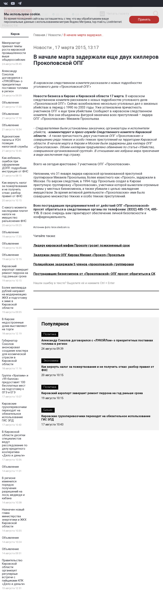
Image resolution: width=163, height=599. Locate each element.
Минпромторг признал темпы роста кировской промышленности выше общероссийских (14, 51)
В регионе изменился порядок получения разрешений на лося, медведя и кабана (13, 488)
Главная (39, 35)
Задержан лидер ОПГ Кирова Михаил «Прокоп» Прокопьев (79, 255)
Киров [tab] (15, 34)
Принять (144, 19)
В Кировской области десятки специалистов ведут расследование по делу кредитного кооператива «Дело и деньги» (14, 443)
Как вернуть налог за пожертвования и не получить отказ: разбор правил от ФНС (14, 189)
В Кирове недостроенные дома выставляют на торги (14, 324)
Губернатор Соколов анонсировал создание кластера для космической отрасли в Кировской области (15, 352)
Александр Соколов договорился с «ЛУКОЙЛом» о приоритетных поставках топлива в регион (15, 81)
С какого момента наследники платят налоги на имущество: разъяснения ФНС (15, 214)
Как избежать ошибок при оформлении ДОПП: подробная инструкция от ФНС (15, 164)
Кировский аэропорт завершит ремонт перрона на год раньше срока (15, 271)
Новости (54, 35)
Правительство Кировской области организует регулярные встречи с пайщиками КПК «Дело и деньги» (13, 572)
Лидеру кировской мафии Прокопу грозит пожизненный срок (81, 245)
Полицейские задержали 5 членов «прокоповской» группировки (83, 264)
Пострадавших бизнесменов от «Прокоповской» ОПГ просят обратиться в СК (94, 274)
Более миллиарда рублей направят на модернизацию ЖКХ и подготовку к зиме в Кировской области (14, 298)
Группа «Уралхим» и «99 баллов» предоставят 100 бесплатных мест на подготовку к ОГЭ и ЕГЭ (15, 384)
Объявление (10, 102)
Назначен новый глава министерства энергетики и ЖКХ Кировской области (14, 518)
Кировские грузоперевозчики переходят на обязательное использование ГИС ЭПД (14, 412)
